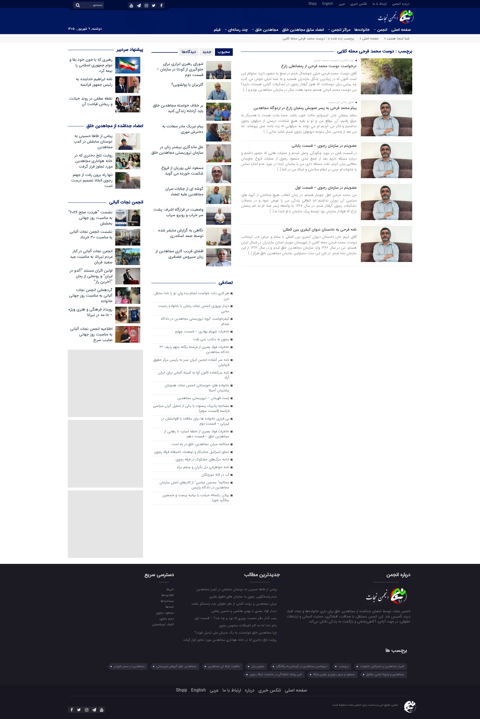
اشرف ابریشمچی (163, 624)
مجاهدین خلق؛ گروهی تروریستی (176, 666)
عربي (342, 3)
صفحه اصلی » (369, 38)
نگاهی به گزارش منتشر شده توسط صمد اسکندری (180, 233)
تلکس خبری (359, 3)
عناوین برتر (257, 666)
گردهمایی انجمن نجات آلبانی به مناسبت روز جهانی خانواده (90, 295)
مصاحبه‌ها (167, 600)
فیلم (217, 30)
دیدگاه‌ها (189, 52)
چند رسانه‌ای (238, 30)
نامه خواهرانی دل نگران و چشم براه (203, 467)
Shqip (313, 3)
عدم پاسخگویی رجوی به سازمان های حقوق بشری (243, 596)
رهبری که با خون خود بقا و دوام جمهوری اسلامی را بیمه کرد (90, 65)
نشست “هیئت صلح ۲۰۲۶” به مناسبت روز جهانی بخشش (90, 218)
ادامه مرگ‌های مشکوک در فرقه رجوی (202, 459)
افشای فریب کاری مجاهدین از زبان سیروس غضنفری (179, 254)
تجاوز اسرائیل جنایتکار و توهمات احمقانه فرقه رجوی (191, 452)
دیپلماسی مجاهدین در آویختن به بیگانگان (301, 666)
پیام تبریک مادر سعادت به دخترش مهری (182, 129)
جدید (206, 52)
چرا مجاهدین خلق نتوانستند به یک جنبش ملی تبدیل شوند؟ (236, 632)
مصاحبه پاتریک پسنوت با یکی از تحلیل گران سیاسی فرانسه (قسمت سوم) (191, 408)
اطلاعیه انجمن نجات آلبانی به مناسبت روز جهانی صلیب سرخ (91, 334)
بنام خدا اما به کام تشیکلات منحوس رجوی (248, 625)
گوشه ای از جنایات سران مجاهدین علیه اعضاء (184, 191)
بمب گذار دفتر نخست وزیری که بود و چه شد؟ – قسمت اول (236, 617)
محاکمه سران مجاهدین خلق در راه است (200, 444)
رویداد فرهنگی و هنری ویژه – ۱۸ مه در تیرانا (90, 312)
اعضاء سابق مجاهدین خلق (303, 30)
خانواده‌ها (362, 30)
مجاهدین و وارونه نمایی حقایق (385, 674)
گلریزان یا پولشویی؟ (187, 85)
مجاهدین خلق (266, 30)
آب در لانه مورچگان (215, 475)
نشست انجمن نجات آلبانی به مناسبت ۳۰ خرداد (91, 234)
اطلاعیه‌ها (167, 594)
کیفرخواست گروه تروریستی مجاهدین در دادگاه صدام (195, 321)
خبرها (170, 589)
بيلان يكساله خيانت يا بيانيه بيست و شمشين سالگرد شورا (195, 498)
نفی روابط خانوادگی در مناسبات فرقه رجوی (276, 674)
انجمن (382, 30)
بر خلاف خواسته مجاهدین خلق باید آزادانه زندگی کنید (178, 108)
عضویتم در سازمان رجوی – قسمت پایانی (324, 146)
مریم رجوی (167, 618)
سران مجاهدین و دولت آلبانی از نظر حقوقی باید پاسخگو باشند (234, 603)
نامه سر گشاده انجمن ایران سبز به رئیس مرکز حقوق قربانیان (191, 362)
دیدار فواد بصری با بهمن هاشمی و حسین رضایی (244, 610)
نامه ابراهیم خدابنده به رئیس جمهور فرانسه (94, 81)
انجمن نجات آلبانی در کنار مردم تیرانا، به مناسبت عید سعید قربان (91, 256)
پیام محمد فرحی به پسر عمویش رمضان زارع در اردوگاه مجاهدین (305, 108)
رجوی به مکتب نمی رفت (211, 339)
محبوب (224, 52)
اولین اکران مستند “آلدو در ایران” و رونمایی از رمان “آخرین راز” (91, 276)
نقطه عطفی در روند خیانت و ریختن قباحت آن (90, 101)
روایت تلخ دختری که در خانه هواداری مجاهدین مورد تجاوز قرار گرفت (93, 161)
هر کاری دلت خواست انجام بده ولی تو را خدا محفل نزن (191, 296)
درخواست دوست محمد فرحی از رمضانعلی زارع (319, 66)
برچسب (343, 666)
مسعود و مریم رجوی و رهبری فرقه (334, 674)
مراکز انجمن (340, 30)
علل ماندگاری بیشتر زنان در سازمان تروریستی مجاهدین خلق (177, 150)
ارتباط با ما (379, 3)
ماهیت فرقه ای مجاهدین (224, 666)
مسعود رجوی (165, 612)
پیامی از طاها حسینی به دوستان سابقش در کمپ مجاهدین (93, 141)
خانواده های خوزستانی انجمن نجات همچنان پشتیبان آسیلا (197, 388)
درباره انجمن (400, 3)
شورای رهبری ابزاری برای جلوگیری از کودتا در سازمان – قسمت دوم (180, 69)
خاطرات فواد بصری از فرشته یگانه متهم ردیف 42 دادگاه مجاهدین (194, 350)
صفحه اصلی (401, 30)
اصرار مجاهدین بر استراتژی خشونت (382, 666)
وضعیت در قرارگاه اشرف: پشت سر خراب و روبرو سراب (178, 212)
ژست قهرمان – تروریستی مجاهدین (203, 398)
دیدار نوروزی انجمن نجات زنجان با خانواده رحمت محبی (193, 309)
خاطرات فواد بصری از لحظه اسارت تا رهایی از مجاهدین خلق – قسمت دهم (196, 434)
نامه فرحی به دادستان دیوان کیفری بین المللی (320, 229)
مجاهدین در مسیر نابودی (129, 666)
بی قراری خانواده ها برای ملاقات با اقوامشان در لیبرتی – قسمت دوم (195, 421)
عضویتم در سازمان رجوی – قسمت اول (326, 188)
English (327, 3)
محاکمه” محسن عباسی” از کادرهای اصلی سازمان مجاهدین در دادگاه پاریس (194, 485)
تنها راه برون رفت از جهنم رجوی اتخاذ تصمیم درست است (91, 180)
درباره (249, 690)
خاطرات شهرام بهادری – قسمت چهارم (202, 331)
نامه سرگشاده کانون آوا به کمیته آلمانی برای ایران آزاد (193, 375)
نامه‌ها (170, 606)
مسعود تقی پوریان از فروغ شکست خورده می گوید (182, 170)
